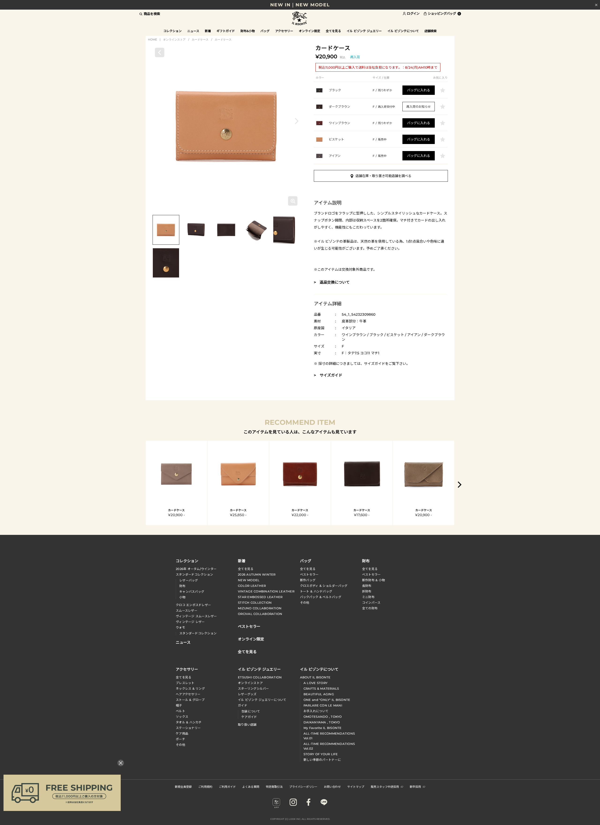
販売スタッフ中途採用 (385, 786)
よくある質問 (250, 786)
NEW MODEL (248, 580)
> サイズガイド (328, 375)
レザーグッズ (247, 694)
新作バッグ (307, 580)
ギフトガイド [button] (226, 31)
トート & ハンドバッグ (316, 591)
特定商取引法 (274, 786)
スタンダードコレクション (194, 574)
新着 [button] (208, 31)
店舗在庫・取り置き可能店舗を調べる (383, 176)
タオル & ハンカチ (189, 722)
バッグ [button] (265, 31)
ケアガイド (249, 717)
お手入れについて (316, 711)
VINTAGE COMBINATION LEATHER (266, 591)
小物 (182, 597)
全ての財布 (370, 608)
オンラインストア (174, 39)
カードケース (200, 39)
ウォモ (180, 627)
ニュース (193, 31)
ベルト (180, 711)
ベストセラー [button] (249, 626)
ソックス (182, 716)
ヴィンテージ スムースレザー (196, 616)
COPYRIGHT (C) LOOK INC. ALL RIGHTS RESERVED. (300, 819)
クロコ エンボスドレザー (193, 605)
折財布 (366, 591)
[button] (297, 121)
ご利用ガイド (227, 786)
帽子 (179, 705)
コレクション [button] (172, 31)
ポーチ (180, 739)
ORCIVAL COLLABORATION (260, 614)
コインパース (371, 602)
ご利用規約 (205, 786)
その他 (304, 602)
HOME (152, 39)
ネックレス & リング (190, 688)
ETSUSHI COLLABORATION (260, 677)
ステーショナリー (188, 728)
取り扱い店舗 (247, 724)
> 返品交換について (332, 282)
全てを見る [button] (333, 31)
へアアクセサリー (188, 694)
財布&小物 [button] (247, 31)
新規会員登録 (183, 786)
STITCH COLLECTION (255, 602)
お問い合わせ (332, 786)
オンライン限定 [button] (309, 31)
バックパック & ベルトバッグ (320, 597)
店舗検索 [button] (430, 31)
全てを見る (245, 569)
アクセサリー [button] (284, 31)
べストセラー (371, 574)
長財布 (366, 586)
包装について (250, 711)
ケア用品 (182, 733)
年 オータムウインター (196, 569)
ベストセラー (309, 574)
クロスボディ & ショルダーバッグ (323, 586)
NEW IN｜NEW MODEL (300, 4)
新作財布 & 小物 (373, 580)
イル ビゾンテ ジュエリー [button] (364, 31)
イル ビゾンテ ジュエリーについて (262, 700)
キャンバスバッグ (191, 591)
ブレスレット (185, 683)
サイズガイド (374, 363)
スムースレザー (186, 610)
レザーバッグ (188, 580)
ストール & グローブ (190, 700)
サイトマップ (355, 786)
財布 (182, 586)
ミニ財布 (368, 597)
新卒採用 (415, 786)
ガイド (242, 705)
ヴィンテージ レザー (190, 622)
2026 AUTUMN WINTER (257, 574)
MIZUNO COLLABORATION (259, 608)
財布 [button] (366, 560)
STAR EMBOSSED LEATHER (260, 597)
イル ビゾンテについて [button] (403, 31)
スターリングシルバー (253, 688)
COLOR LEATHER (252, 586)
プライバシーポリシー (303, 786)
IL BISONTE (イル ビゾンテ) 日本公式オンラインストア (300, 18)
